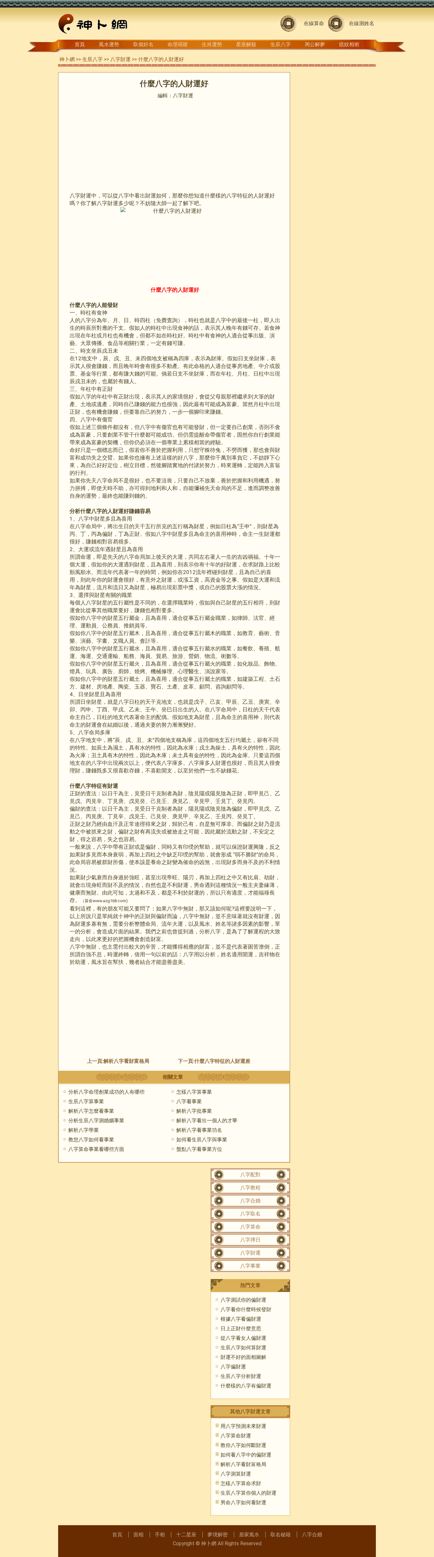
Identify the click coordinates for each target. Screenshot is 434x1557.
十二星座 (186, 1535)
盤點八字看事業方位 (199, 1149)
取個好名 (143, 44)
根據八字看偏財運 (240, 1319)
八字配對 (250, 1175)
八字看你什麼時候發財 (245, 1309)
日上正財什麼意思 (240, 1328)
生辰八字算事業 (86, 1101)
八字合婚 (250, 1201)
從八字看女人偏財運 (243, 1338)
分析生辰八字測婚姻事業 (96, 1121)
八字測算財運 (235, 1474)
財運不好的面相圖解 (243, 1357)
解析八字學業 (83, 1130)
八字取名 (250, 1214)
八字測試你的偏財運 (243, 1300)
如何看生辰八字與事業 (201, 1140)
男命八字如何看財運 (243, 1502)
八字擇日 (250, 1240)
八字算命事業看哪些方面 (96, 1149)
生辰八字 (280, 44)
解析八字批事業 (194, 1111)
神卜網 (67, 59)
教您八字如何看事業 (91, 1140)
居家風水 (249, 1535)
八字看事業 (189, 1101)
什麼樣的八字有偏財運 (245, 1386)
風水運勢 (109, 44)
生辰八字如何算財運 (243, 1348)
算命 (89, 900)
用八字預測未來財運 (243, 1426)
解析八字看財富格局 (126, 1061)
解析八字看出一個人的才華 (206, 1121)
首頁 (80, 44)
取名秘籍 (280, 1535)
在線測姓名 (361, 23)
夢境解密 (217, 1535)
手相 (160, 1535)
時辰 (85, 328)
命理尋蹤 (177, 44)
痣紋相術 (349, 44)
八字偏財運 (233, 1367)
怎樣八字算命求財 (240, 1483)
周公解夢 (315, 44)
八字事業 (250, 1266)
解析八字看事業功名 (199, 1130)
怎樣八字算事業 (194, 1092)
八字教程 (250, 1188)
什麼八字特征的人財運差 (222, 1061)
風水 (204, 924)
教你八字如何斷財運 (243, 1445)
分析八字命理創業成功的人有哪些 (106, 1092)
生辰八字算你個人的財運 (248, 1493)
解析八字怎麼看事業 (91, 1111)
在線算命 (314, 23)
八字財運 (120, 59)
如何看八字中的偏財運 (245, 1455)
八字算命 (250, 1227)
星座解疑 (246, 44)
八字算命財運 (235, 1436)
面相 (138, 1535)
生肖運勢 (212, 44)
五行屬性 (123, 602)
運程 (258, 931)
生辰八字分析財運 (240, 1376)
